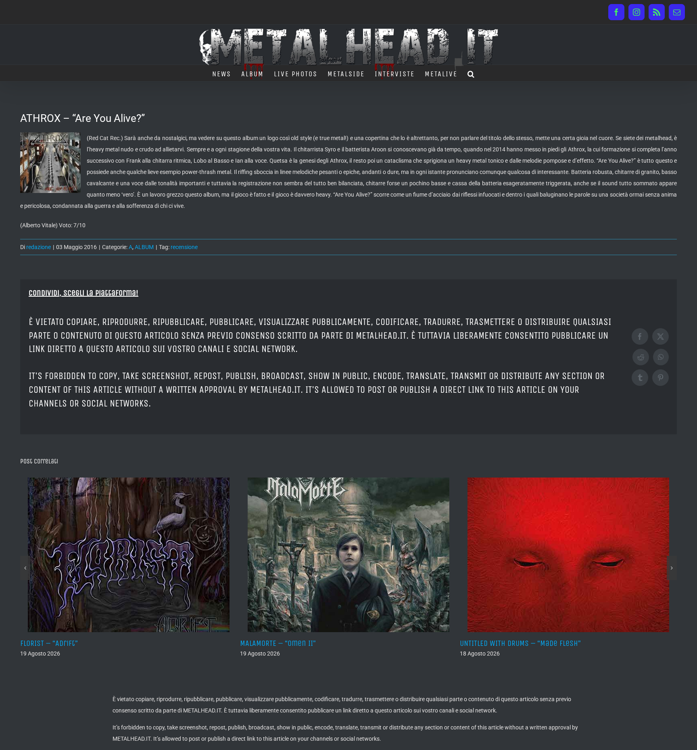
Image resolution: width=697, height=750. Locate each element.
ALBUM (144, 247)
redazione (38, 247)
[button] (471, 73)
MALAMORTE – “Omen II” (68, 643)
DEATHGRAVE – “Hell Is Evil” (515, 643)
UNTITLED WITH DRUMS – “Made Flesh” (310, 643)
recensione (184, 247)
